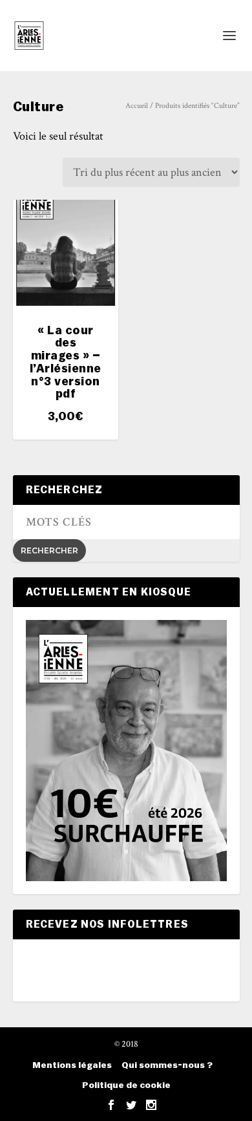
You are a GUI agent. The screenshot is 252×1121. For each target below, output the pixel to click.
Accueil (136, 106)
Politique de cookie (126, 1085)
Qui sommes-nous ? (167, 1065)
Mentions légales (72, 1065)
